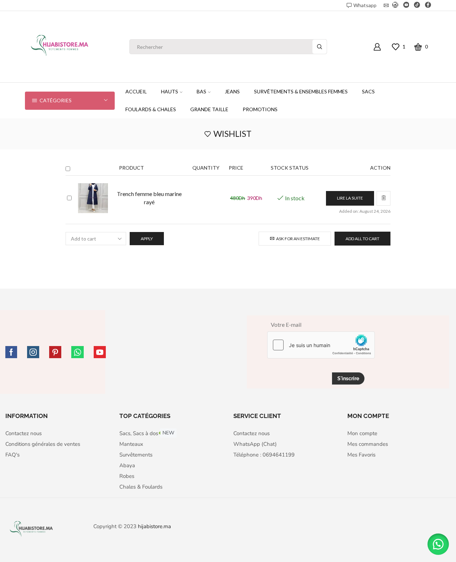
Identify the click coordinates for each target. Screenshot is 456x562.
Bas (201, 91)
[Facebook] (428, 5)
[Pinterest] (55, 352)
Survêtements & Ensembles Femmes (301, 91)
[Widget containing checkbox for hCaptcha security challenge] (321, 345)
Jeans (232, 91)
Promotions (260, 109)
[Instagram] (395, 5)
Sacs (368, 91)
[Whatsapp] (77, 352)
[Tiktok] (417, 5)
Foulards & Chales (150, 109)
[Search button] (319, 47)
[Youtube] (406, 5)
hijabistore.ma (154, 526)
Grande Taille (209, 109)
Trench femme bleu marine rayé (149, 197)
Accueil (136, 91)
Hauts (169, 91)
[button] (438, 544)
